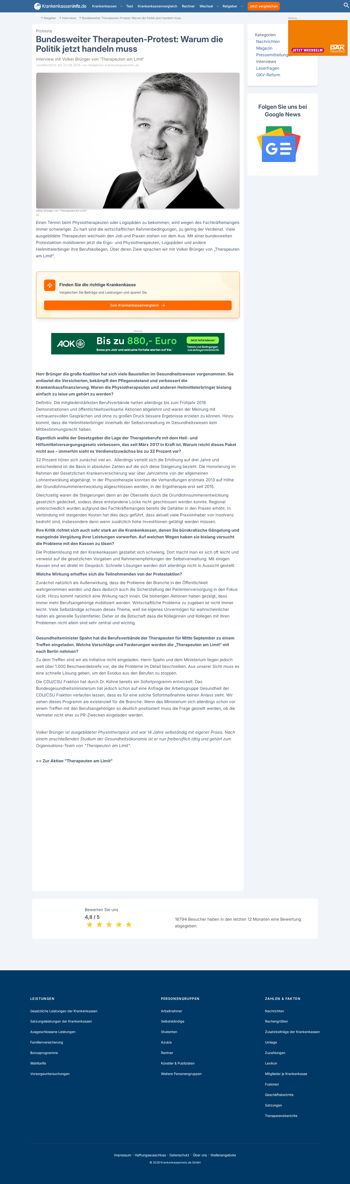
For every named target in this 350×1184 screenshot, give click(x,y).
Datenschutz (179, 1155)
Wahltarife (38, 1063)
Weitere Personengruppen (181, 1074)
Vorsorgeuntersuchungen (50, 1074)
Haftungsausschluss (150, 1155)
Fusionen (272, 1084)
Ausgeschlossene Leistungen (52, 1032)
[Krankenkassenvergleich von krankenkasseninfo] (59, 6)
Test (129, 6)
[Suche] (346, 6)
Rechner (188, 6)
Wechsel (206, 6)
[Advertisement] (138, 826)
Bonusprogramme (44, 1053)
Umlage (271, 1042)
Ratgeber (230, 6)
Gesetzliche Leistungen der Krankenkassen (63, 1011)
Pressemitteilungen (274, 54)
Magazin (264, 48)
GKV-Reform (268, 74)
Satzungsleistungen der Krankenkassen (61, 1021)
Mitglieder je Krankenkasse (286, 1074)
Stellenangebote (223, 1155)
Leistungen (42, 999)
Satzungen (273, 1105)
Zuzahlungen (275, 1053)
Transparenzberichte (281, 1116)
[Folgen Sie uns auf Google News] (282, 144)
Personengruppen (180, 999)
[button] (121, 6)
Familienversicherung (46, 1042)
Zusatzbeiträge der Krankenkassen (292, 1032)
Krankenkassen (104, 6)
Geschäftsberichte (279, 1095)
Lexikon (271, 1063)
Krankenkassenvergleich (157, 6)
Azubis (166, 1042)
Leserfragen (267, 68)
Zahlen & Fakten (282, 999)
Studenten (169, 1032)
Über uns (200, 1155)
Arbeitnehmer (171, 1011)
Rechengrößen (276, 1021)
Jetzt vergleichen (264, 6)
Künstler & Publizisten (178, 1063)
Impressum (122, 1155)
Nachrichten (268, 41)
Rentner (167, 1053)
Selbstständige (172, 1021)
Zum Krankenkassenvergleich (134, 305)
